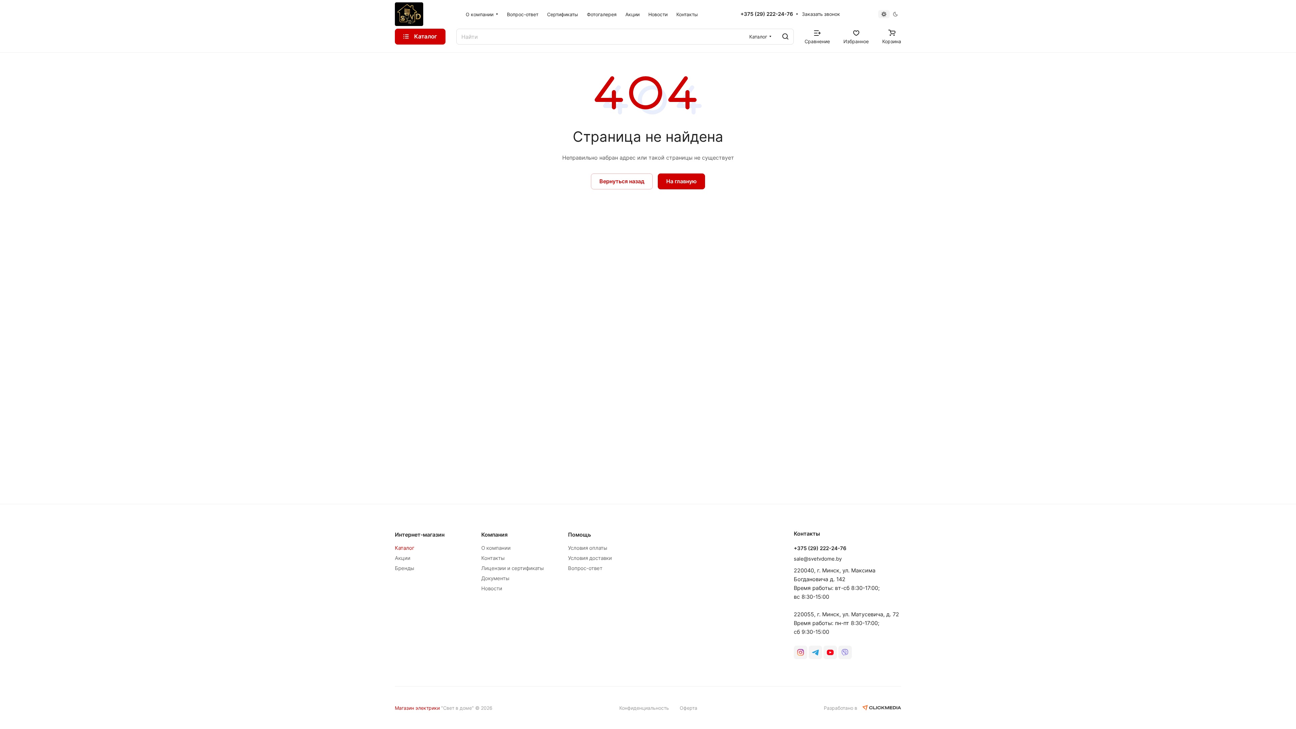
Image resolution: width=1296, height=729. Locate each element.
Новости (491, 588)
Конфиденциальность (644, 708)
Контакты (493, 558)
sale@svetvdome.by (818, 559)
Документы (495, 578)
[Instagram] (800, 652)
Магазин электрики (417, 708)
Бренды (404, 568)
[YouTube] (830, 652)
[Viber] (845, 652)
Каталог (404, 548)
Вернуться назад (621, 181)
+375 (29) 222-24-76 (766, 14)
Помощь (579, 534)
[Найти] (785, 37)
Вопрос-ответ (585, 568)
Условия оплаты (587, 548)
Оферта (688, 708)
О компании (496, 548)
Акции (402, 558)
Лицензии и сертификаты (512, 568)
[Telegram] (815, 652)
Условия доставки (590, 558)
